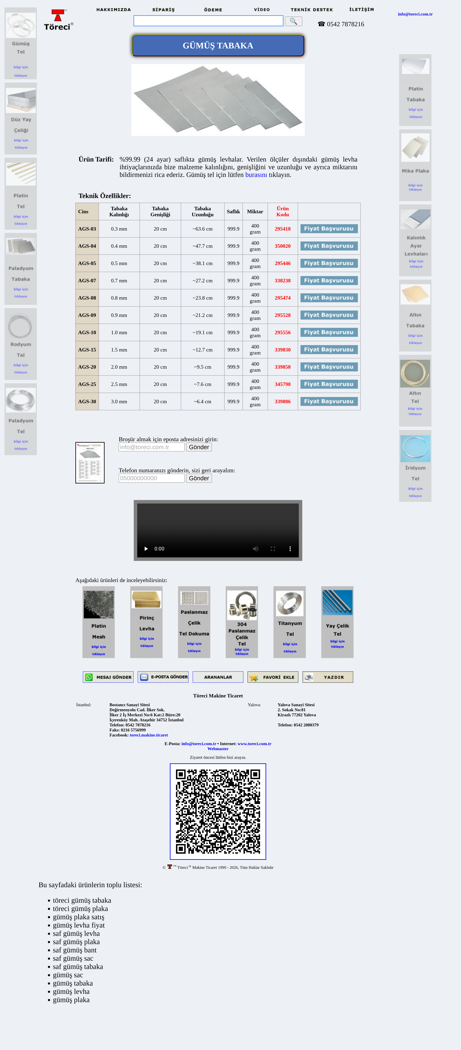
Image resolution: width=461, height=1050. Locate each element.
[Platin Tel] (21, 229)
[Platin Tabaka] (415, 125)
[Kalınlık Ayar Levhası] (415, 276)
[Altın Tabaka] (415, 351)
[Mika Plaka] (415, 200)
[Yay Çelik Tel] (337, 657)
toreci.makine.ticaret (149, 735)
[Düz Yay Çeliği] (21, 154)
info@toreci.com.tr (415, 14)
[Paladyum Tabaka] (21, 304)
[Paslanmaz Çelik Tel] (242, 657)
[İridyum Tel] (415, 501)
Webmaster (218, 748)
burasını (256, 174)
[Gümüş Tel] (21, 78)
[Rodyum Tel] (21, 379)
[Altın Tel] (415, 426)
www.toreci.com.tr (254, 743)
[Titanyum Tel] (289, 657)
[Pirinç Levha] (146, 657)
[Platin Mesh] (98, 657)
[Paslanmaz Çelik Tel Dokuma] (194, 657)
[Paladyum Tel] (21, 454)
